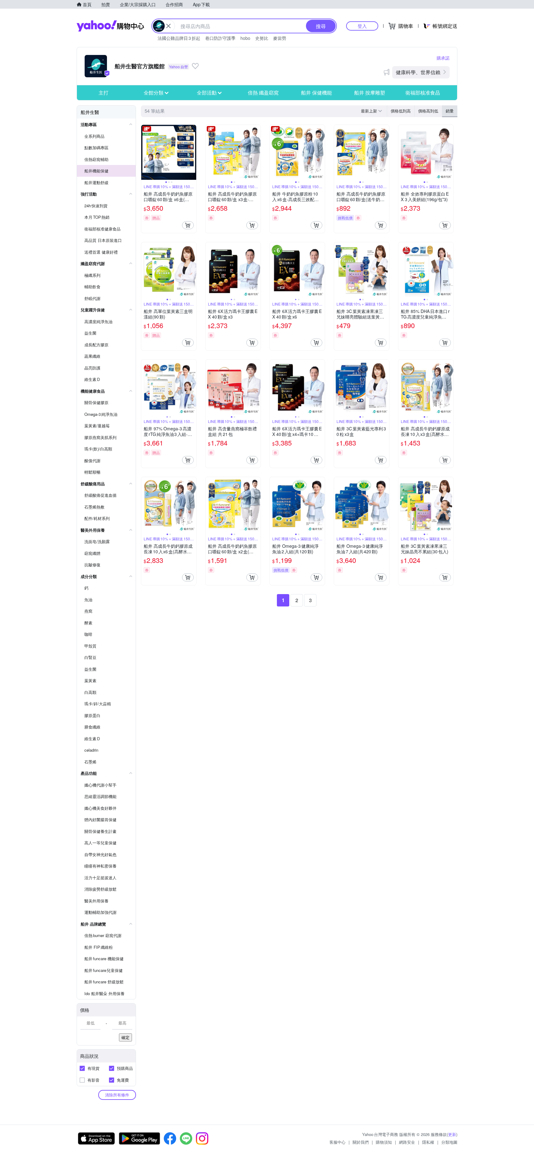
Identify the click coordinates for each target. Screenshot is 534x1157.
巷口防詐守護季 (220, 38)
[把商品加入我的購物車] (188, 225)
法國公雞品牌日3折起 (179, 38)
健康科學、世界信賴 (418, 72)
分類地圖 (449, 1142)
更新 (452, 1134)
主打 (103, 92)
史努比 (261, 38)
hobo (245, 38)
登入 (362, 26)
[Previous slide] (145, 152)
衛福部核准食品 (422, 92)
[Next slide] (192, 152)
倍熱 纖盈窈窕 (263, 92)
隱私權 (428, 1142)
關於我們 (361, 1142)
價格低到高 (401, 111)
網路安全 (407, 1142)
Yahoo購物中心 (110, 26)
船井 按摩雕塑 (369, 92)
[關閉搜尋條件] (168, 26)
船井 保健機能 (316, 92)
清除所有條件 (117, 1095)
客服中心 (337, 1142)
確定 (125, 1037)
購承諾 (443, 58)
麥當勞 (279, 38)
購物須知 (384, 1142)
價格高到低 (428, 111)
